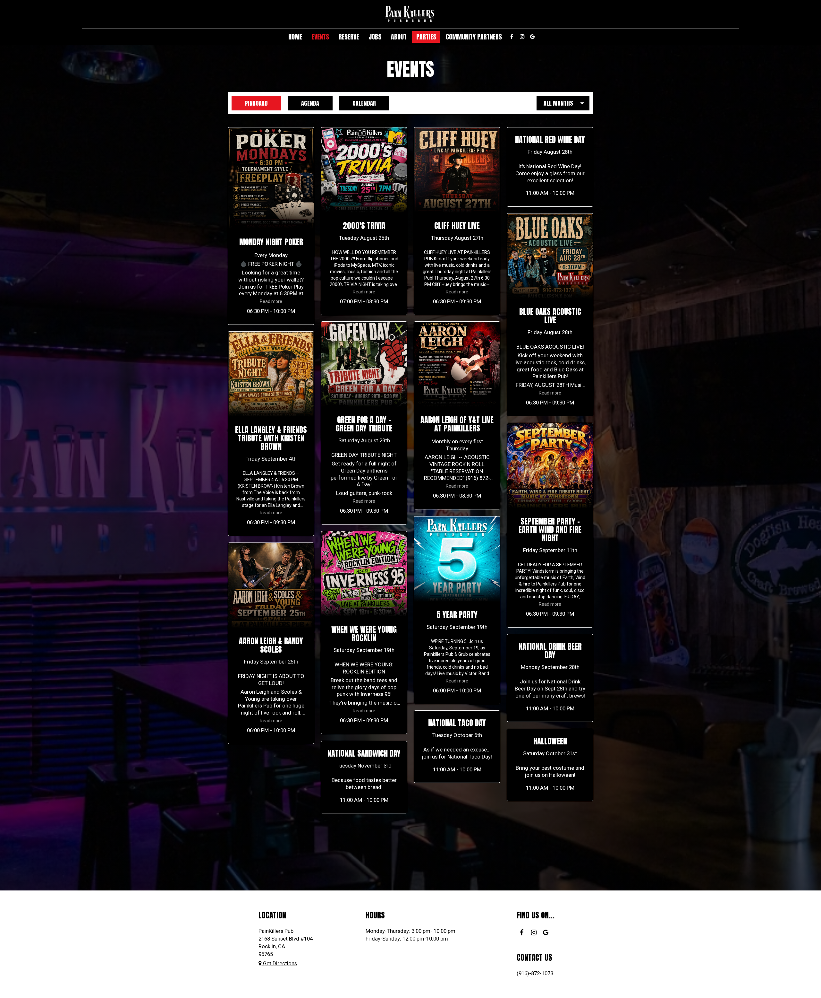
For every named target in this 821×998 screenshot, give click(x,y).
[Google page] (532, 36)
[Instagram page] (522, 36)
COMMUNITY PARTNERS (474, 37)
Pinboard (250, 103)
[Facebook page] (512, 36)
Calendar (357, 103)
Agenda (303, 103)
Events (320, 37)
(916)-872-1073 (535, 973)
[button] (271, 226)
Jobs (374, 37)
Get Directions (279, 963)
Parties (426, 37)
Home (295, 37)
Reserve (349, 37)
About (399, 37)
